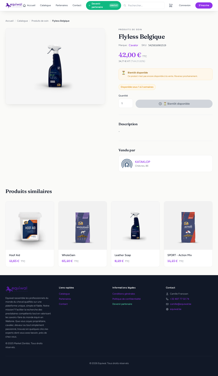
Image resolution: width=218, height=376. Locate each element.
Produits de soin (40, 20)
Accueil (31, 5)
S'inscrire (204, 5)
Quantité (123, 95)
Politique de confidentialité (126, 298)
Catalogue (45, 5)
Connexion (185, 5)
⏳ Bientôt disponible (176, 103)
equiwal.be (175, 309)
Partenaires (62, 5)
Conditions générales (123, 293)
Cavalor (133, 45)
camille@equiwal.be (180, 304)
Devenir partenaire (105, 5)
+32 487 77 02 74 (179, 298)
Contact (77, 5)
